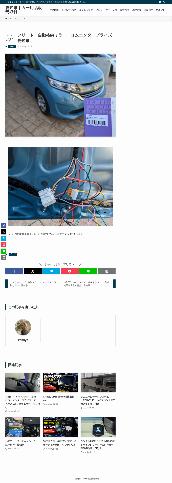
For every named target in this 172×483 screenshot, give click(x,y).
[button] (14, 271)
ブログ (12, 47)
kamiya (23, 340)
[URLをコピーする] (107, 271)
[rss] (160, 2)
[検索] (164, 2)
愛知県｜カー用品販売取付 (23, 10)
